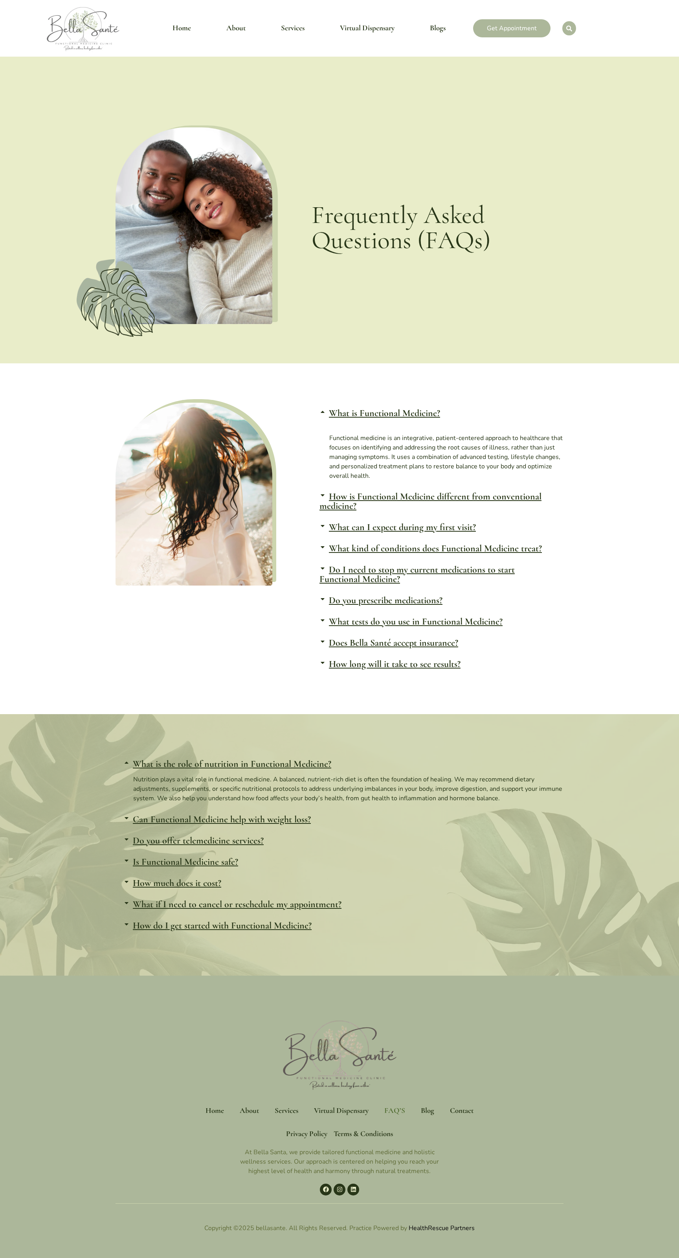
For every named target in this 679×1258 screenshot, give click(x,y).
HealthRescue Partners (442, 1228)
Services (293, 28)
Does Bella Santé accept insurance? (393, 642)
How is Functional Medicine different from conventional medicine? (430, 501)
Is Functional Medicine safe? (185, 862)
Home (182, 28)
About (236, 28)
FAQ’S (394, 1110)
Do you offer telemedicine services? (198, 840)
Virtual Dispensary (367, 28)
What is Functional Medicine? (384, 413)
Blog (427, 1110)
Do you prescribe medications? (385, 600)
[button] (437, 413)
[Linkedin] (353, 1189)
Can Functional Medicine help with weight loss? (222, 819)
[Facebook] (326, 1189)
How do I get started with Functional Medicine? (222, 925)
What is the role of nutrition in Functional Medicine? (232, 764)
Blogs (438, 28)
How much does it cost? (177, 883)
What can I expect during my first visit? (402, 527)
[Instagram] (339, 1189)
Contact (461, 1110)
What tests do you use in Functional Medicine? (416, 621)
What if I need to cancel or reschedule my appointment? (237, 904)
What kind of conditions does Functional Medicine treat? (435, 548)
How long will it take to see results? (395, 664)
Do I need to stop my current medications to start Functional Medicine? (417, 574)
